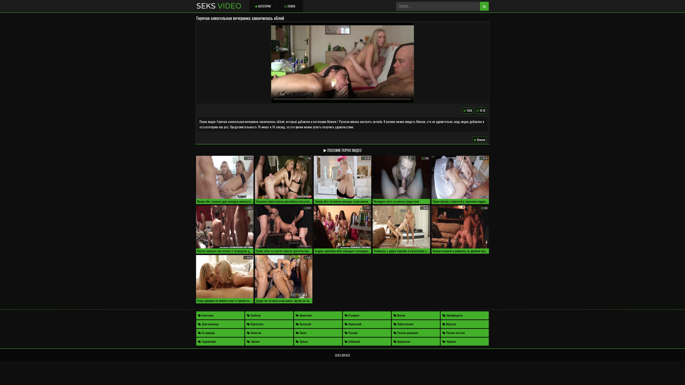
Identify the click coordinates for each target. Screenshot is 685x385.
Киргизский (354, 324)
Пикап (302, 333)
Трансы (303, 341)
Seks (218, 6)
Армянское (305, 315)
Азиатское (207, 315)
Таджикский (208, 341)
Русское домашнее (407, 333)
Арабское (255, 315)
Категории (264, 6)
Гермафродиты (454, 315)
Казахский (305, 324)
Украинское (403, 341)
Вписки (480, 140)
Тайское (255, 341)
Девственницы (210, 324)
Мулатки (450, 324)
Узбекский (354, 341)
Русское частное (455, 333)
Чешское (450, 341)
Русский (352, 333)
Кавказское (256, 324)
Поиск (291, 6)
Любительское (405, 324)
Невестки (255, 333)
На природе (208, 333)
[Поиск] (484, 6)
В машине (353, 315)
